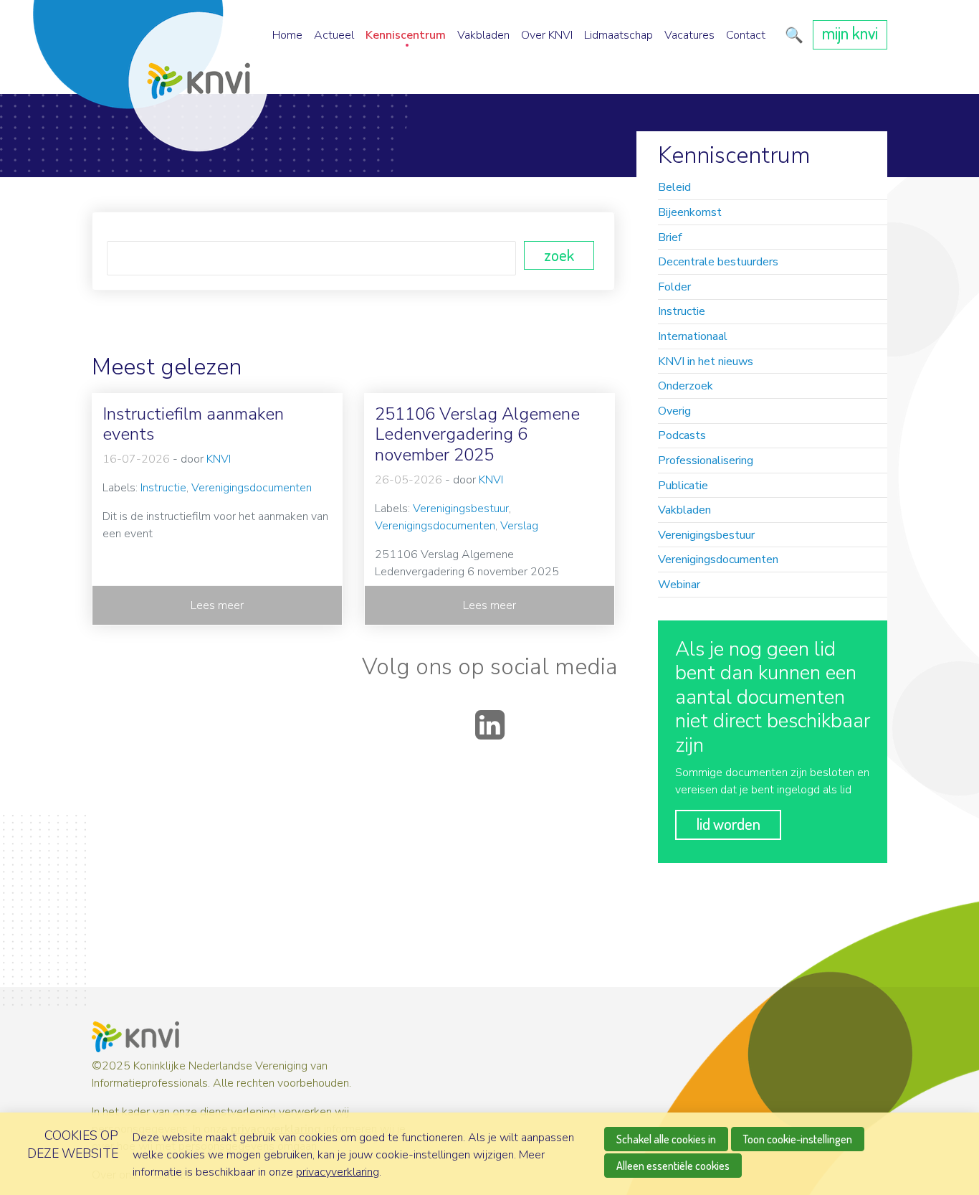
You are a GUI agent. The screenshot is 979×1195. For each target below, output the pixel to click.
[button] (791, 35)
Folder (674, 287)
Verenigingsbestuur (706, 535)
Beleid (674, 187)
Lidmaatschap (618, 35)
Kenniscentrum (406, 35)
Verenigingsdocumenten (718, 559)
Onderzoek (685, 386)
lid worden (728, 823)
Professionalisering (705, 460)
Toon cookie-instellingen (797, 1139)
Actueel (334, 35)
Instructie (681, 311)
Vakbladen (483, 35)
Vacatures (689, 35)
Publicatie (683, 485)
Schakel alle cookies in (666, 1139)
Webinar (679, 584)
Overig (674, 411)
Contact (745, 35)
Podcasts (682, 435)
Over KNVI (547, 35)
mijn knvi (850, 33)
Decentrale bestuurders (718, 262)
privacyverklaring (337, 1172)
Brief (670, 237)
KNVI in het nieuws (705, 361)
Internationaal (692, 336)
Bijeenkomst (690, 212)
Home (287, 35)
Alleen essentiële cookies (673, 1165)
